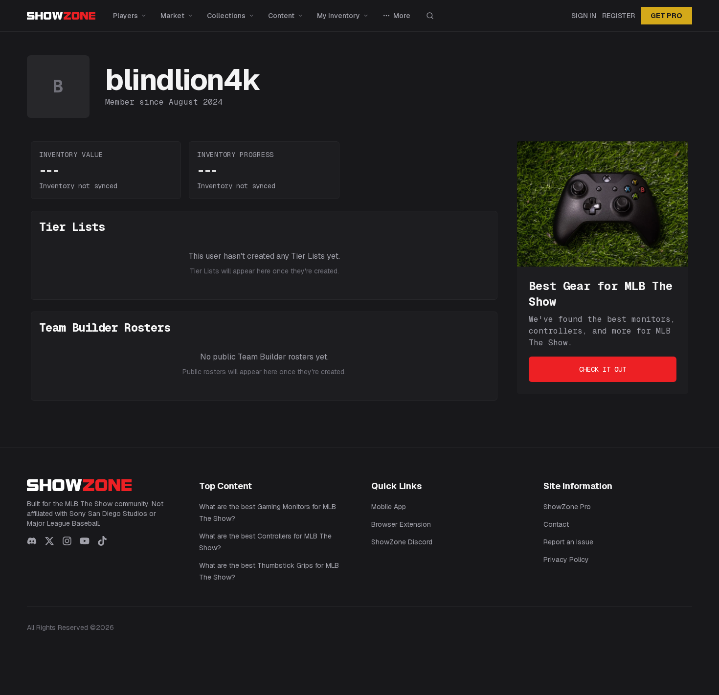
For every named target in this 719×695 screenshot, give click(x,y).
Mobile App (388, 506)
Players (125, 15)
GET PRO (666, 15)
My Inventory (338, 15)
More (401, 15)
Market (172, 15)
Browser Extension (401, 524)
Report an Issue (568, 542)
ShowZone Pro (567, 506)
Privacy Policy (566, 559)
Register (618, 15)
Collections (226, 15)
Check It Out (602, 369)
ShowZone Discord (401, 542)
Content (281, 15)
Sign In (583, 15)
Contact (556, 524)
